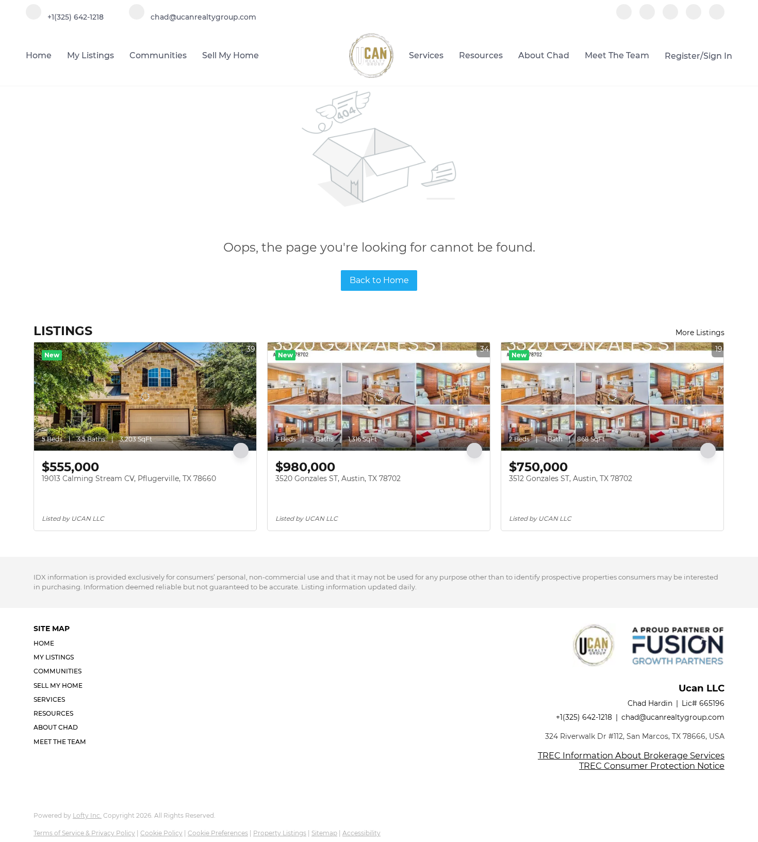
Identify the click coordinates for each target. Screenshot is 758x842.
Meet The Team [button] (617, 55)
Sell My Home (230, 55)
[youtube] (693, 17)
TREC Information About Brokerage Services (631, 755)
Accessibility (361, 833)
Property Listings (279, 833)
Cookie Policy (161, 833)
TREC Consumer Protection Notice (651, 766)
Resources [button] (481, 55)
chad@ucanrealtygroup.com (672, 717)
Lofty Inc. (87, 815)
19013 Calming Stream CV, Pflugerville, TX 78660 (129, 478)
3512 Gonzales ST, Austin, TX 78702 (570, 478)
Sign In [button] (717, 56)
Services (426, 55)
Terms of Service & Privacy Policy (84, 833)
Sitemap (324, 833)
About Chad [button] (543, 55)
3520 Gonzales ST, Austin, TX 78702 (338, 478)
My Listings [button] (90, 55)
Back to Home (379, 280)
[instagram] (670, 17)
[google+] (716, 17)
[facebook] (624, 17)
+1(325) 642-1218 (584, 717)
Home (39, 55)
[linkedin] (647, 17)
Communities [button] (158, 55)
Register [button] (682, 56)
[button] (63, 643)
